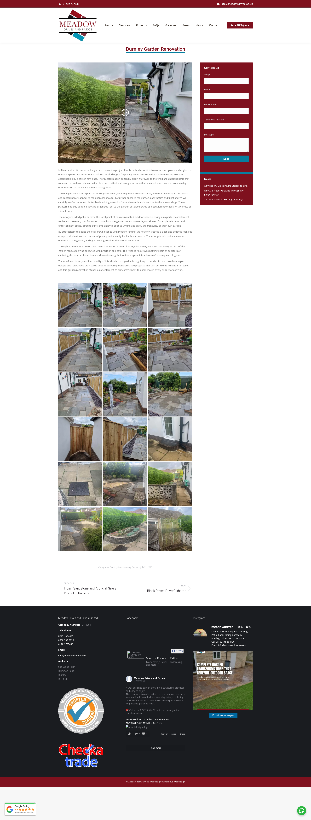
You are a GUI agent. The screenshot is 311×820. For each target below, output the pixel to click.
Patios (135, 567)
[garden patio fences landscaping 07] (80, 350)
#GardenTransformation (156, 719)
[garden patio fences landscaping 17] (170, 484)
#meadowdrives (134, 719)
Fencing (113, 567)
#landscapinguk (134, 722)
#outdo (146, 722)
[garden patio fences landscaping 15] (170, 529)
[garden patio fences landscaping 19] (125, 439)
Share (182, 734)
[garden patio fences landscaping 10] (80, 305)
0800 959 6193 (66, 640)
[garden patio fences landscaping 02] (170, 394)
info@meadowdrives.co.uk (237, 4)
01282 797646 (71, 4)
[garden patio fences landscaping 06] (125, 350)
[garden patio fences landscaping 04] (80, 394)
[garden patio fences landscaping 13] (80, 484)
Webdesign (155, 781)
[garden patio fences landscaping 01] (80, 439)
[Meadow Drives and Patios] (135, 654)
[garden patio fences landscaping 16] (125, 529)
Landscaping (124, 567)
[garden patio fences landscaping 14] (170, 439)
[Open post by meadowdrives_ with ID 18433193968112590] (223, 680)
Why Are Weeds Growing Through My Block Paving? (223, 192)
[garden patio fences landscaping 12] (125, 484)
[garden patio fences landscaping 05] (170, 350)
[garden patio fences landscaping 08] (170, 305)
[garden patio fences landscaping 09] (125, 305)
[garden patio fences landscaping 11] (80, 529)
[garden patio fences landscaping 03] (125, 394)
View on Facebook (169, 734)
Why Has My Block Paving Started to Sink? (226, 185)
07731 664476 (65, 636)
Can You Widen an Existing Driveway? (223, 199)
